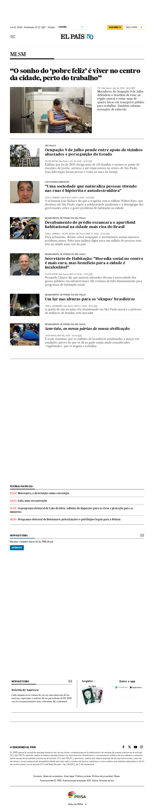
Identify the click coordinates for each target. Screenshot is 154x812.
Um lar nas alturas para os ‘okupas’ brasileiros (90, 299)
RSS (89, 780)
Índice (95, 780)
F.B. (99, 88)
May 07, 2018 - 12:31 (85, 306)
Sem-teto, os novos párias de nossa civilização (87, 329)
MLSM (18, 54)
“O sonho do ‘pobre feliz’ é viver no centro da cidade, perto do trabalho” (75, 74)
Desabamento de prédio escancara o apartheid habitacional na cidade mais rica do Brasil (90, 225)
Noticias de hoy (106, 780)
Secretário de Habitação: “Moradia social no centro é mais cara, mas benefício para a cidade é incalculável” (94, 263)
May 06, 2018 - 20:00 (69, 335)
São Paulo (50, 146)
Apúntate (17, 547)
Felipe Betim (51, 161)
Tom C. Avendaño (54, 306)
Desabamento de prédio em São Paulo (65, 218)
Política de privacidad (102, 776)
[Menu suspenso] (13, 37)
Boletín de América (24, 690)
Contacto (37, 776)
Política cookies (83, 776)
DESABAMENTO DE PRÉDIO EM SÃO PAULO (65, 324)
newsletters (19, 535)
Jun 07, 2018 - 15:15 (83, 197)
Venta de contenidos (53, 776)
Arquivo (87, 681)
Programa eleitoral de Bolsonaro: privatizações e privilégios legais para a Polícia (69, 519)
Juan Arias (50, 335)
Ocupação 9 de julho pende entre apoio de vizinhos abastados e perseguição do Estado (94, 152)
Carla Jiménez (52, 197)
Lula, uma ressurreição (32, 500)
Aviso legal (69, 776)
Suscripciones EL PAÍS (51, 780)
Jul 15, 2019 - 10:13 (123, 88)
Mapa (117, 776)
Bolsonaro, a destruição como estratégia (43, 493)
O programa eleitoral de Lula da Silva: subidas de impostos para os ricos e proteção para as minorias (71, 510)
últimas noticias (21, 486)
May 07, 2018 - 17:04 (98, 234)
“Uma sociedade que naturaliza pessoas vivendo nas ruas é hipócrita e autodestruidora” (91, 189)
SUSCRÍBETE (115, 27)
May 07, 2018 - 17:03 (81, 274)
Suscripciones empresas (74, 780)
